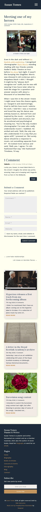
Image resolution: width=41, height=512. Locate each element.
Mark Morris (22, 64)
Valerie (7, 164)
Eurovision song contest (18, 397)
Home (6, 455)
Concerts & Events (11, 464)
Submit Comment (28, 241)
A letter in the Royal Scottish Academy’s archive (20, 348)
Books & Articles (10, 461)
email (6, 446)
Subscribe (20, 491)
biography (20, 443)
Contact (7, 472)
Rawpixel (20, 508)
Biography (7, 458)
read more (10, 315)
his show (14, 72)
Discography (8, 467)
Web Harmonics (20, 503)
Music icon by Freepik (13, 505)
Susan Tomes (10, 500)
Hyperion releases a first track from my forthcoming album (19, 297)
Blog (5, 469)
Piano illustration (26, 505)
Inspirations (27, 24)
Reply (33, 179)
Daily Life (20, 24)
